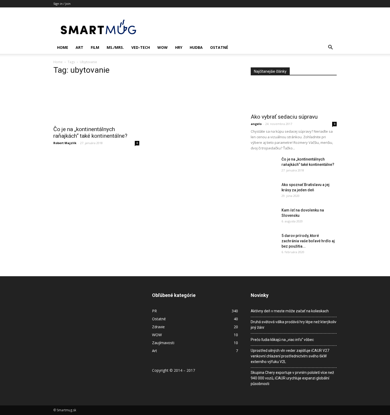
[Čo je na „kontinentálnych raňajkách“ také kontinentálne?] (96, 101)
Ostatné (219, 47)
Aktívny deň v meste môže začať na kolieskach (290, 311)
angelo (256, 124)
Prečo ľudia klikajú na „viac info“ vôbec (282, 340)
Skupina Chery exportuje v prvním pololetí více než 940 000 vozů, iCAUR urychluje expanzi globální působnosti (292, 378)
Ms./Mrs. (115, 47)
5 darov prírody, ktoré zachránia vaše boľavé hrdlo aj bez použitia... (308, 241)
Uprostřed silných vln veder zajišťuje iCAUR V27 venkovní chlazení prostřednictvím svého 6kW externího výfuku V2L (290, 356)
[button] (330, 47)
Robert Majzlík (64, 143)
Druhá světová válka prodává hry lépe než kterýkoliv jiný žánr (293, 325)
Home (62, 47)
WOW (162, 47)
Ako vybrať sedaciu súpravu (284, 117)
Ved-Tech (140, 47)
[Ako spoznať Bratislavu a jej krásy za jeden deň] (264, 191)
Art (79, 47)
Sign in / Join (62, 4)
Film (95, 47)
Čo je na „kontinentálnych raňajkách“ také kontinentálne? (90, 132)
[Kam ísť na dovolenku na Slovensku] (264, 217)
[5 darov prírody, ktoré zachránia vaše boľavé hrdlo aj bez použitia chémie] (264, 242)
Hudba (196, 47)
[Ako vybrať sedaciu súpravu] (294, 96)
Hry (178, 47)
